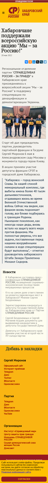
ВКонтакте (9, 381)
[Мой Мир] (33, 61)
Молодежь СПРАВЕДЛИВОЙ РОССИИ (18, 438)
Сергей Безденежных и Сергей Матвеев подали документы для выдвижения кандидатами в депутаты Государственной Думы (23, 322)
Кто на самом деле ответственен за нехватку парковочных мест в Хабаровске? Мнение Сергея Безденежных (23, 296)
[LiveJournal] (41, 61)
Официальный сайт (13, 366)
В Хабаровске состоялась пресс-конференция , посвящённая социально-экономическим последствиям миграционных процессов (23, 282)
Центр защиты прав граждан (19, 434)
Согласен (24, 479)
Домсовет (9, 448)
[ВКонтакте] (26, 61)
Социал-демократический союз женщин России (20, 444)
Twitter (7, 378)
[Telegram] (45, 61)
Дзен (6, 375)
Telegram (8, 372)
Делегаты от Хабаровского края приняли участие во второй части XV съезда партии (23, 333)
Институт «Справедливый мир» (20, 431)
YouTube (8, 413)
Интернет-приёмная (14, 369)
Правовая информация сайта (16, 472)
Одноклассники (12, 384)
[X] (37, 61)
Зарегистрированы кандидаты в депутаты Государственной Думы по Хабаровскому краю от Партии (23, 309)
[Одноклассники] (30, 61)
